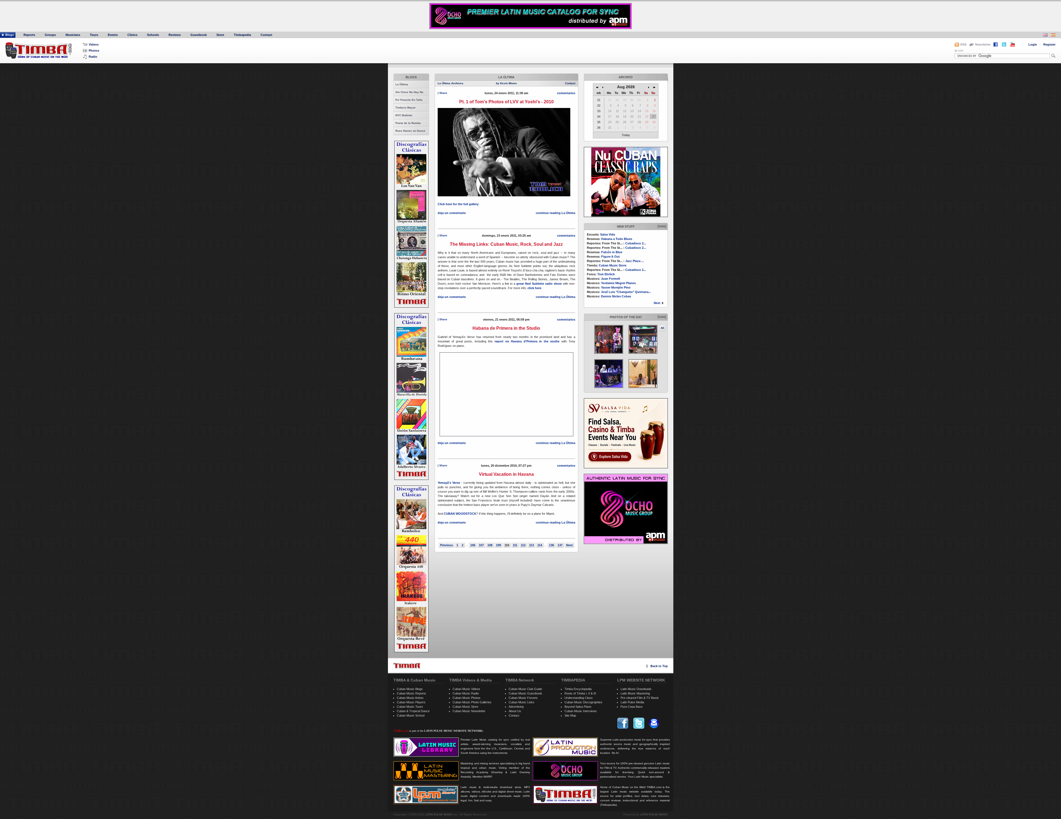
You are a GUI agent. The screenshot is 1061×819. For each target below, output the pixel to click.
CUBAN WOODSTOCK (460, 513)
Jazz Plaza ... (634, 261)
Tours (94, 34)
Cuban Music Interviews (580, 711)
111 (515, 545)
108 (489, 545)
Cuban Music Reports (411, 693)
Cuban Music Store (612, 265)
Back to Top (659, 666)
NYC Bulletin (403, 115)
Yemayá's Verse (449, 482)
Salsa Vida (607, 234)
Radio (93, 56)
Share (443, 92)
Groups (50, 34)
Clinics (132, 34)
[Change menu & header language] (1045, 35)
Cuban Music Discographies (583, 702)
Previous (446, 545)
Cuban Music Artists (410, 697)
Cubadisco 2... (635, 243)
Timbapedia (242, 34)
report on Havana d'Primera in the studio (527, 341)
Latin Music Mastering (635, 693)
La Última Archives (450, 83)
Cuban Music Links (521, 702)
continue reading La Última (555, 213)
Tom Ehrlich (606, 274)
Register (1049, 44)
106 (472, 545)
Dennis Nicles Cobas (616, 296)
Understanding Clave (578, 697)
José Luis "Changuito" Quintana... (626, 292)
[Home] (407, 665)
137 (560, 545)
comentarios (566, 93)
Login (1032, 44)
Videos (94, 44)
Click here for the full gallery (458, 204)
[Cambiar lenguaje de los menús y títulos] (1053, 35)
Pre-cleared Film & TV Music (640, 697)
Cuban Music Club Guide (525, 689)
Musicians (72, 34)
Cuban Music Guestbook (525, 693)
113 (531, 545)
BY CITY (959, 51)
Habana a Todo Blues (616, 239)
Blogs (9, 34)
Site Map (570, 715)
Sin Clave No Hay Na (409, 92)
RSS (963, 44)
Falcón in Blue (611, 252)
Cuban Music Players (411, 702)
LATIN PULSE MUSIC (439, 814)
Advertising (516, 706)
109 (498, 545)
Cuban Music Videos (466, 689)
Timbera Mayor (405, 107)
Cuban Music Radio (466, 693)
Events (113, 34)
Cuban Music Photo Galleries (472, 702)
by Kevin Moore (506, 83)
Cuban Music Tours (410, 706)
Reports (29, 34)
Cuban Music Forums (523, 697)
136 (551, 545)
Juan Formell (610, 278)
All (662, 327)
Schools (153, 34)
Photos (94, 50)
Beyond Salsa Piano (577, 706)
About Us (515, 711)
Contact (266, 34)
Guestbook (198, 34)
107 (481, 545)
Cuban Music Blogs (410, 689)
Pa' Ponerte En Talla (408, 99)
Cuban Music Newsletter (469, 711)
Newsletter (983, 44)
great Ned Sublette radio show (539, 283)
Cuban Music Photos (466, 697)
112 (523, 545)
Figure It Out (610, 256)
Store (220, 34)
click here (534, 288)
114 (539, 545)
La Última (401, 84)
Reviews (175, 34)
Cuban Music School (410, 715)
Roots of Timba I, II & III (580, 693)
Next (657, 303)
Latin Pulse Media (632, 702)
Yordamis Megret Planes (618, 283)
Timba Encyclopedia (578, 689)
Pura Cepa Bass (632, 706)
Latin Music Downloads (636, 689)
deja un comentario (452, 213)
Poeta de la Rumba (408, 123)
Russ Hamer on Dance (410, 130)
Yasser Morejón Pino (616, 287)
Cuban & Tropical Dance (413, 711)
